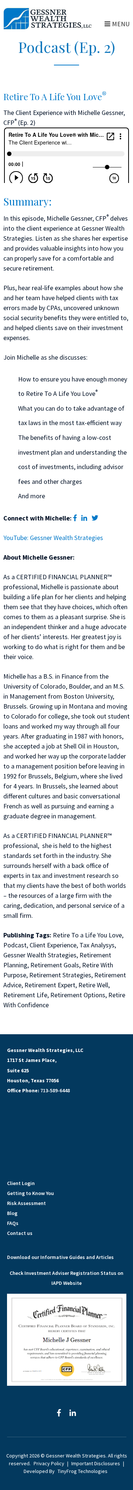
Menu (121, 24)
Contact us (20, 1233)
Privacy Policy (49, 1463)
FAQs (12, 1223)
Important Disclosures (95, 1463)
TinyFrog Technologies (83, 1471)
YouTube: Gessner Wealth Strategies (53, 537)
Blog (12, 1213)
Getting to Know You (30, 1193)
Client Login (21, 1183)
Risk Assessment (26, 1203)
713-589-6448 (55, 1090)
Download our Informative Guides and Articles (60, 1257)
